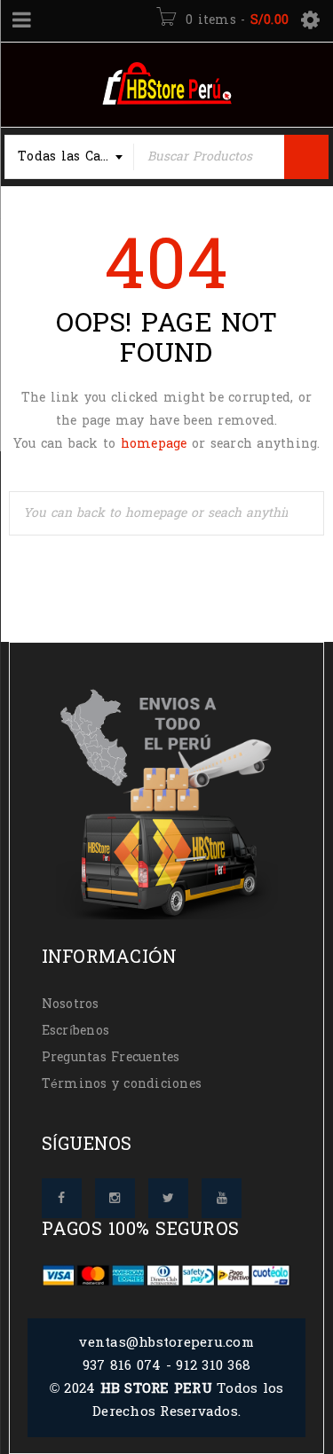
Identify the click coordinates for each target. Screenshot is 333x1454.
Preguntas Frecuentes (111, 1057)
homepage (154, 444)
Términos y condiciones (122, 1084)
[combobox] (69, 157)
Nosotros (70, 1004)
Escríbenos (76, 1031)
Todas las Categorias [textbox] (76, 156)
